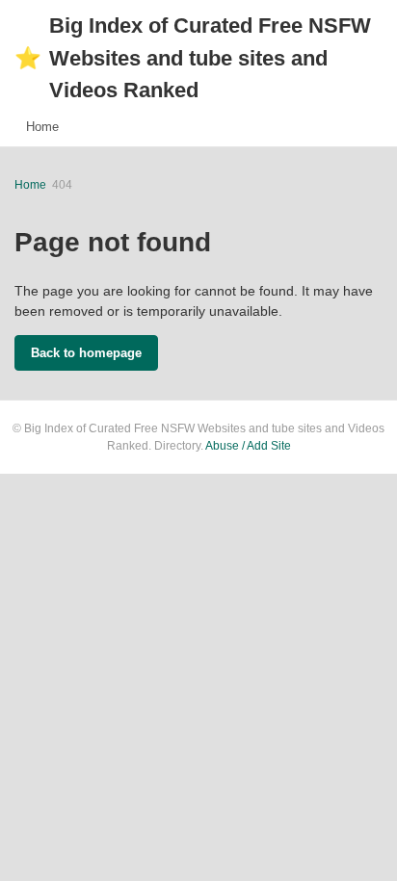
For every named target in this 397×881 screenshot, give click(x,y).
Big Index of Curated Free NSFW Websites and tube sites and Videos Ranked (192, 57)
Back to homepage (86, 353)
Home (42, 126)
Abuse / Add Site (248, 446)
